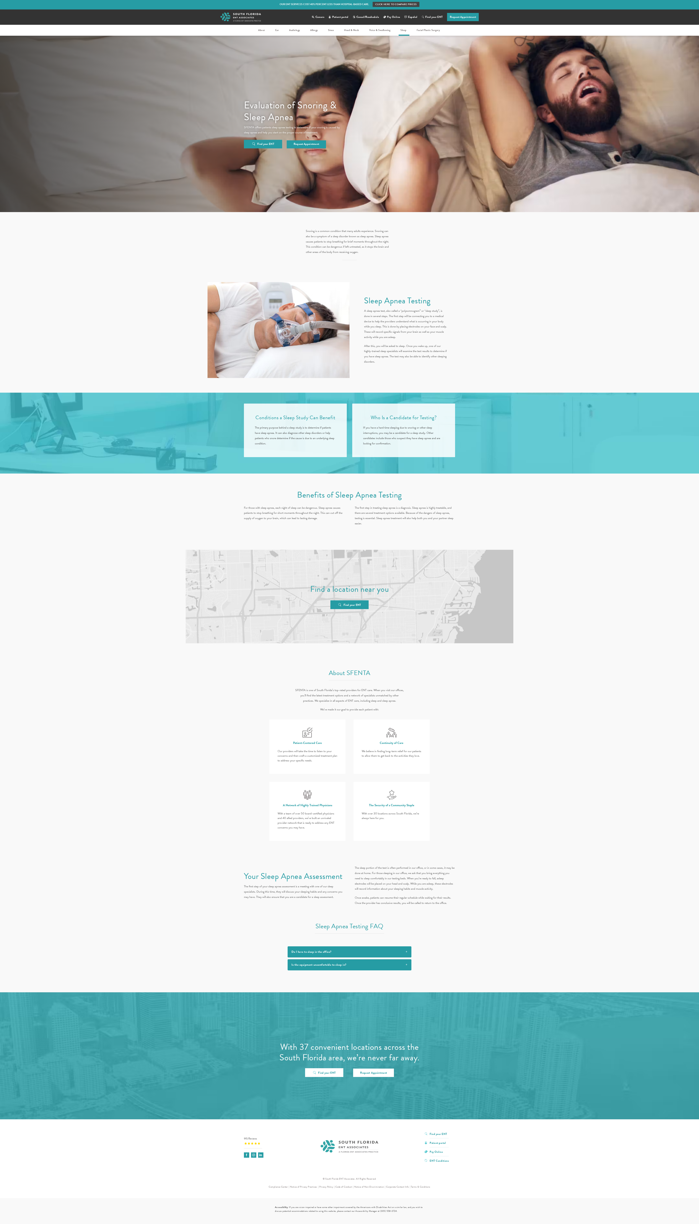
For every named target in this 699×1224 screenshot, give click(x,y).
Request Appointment (463, 17)
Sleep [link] (403, 30)
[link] (266, 1141)
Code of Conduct (343, 1187)
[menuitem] (262, 30)
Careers (319, 17)
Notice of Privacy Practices (303, 1187)
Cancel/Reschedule (367, 17)
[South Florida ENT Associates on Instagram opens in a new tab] (253, 1155)
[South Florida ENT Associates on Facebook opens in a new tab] (246, 1155)
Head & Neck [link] (351, 30)
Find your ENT (434, 17)
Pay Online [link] (393, 17)
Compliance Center (278, 1187)
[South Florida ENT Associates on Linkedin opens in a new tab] (260, 1155)
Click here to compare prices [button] (396, 4)
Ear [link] (277, 30)
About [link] (261, 30)
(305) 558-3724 (388, 1211)
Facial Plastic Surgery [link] (428, 30)
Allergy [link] (314, 30)
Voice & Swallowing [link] (379, 30)
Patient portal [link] (438, 1142)
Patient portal (340, 17)
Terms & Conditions (420, 1187)
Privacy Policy (326, 1187)
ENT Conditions (439, 1160)
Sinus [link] (331, 30)
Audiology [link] (294, 30)
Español (412, 17)
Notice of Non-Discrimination (369, 1187)
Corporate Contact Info (397, 1187)
